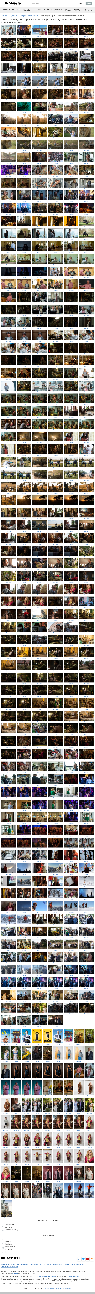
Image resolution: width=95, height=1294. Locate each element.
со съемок (8, 1249)
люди (49, 1264)
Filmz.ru (15, 1273)
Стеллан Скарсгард (11, 1230)
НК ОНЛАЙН (68, 10)
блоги (42, 1264)
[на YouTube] (87, 1259)
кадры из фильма (11, 1239)
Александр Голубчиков (47, 1276)
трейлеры (48, 9)
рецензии (16, 9)
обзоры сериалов (26, 10)
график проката (76, 10)
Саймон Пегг (9, 1227)
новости (6, 9)
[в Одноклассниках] (92, 1259)
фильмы (24, 1264)
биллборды (9, 1244)
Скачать (8, 36)
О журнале (88, 10)
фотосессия (9, 1252)
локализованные (10, 1246)
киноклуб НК (58, 10)
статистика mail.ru (9, 1267)
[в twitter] (83, 1259)
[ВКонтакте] (79, 1259)
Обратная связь (48, 1288)
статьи (38, 9)
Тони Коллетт (9, 1224)
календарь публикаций (74, 1264)
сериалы (34, 1264)
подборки (57, 1264)
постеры (8, 1241)
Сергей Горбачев (73, 1276)
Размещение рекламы (63, 1288)
